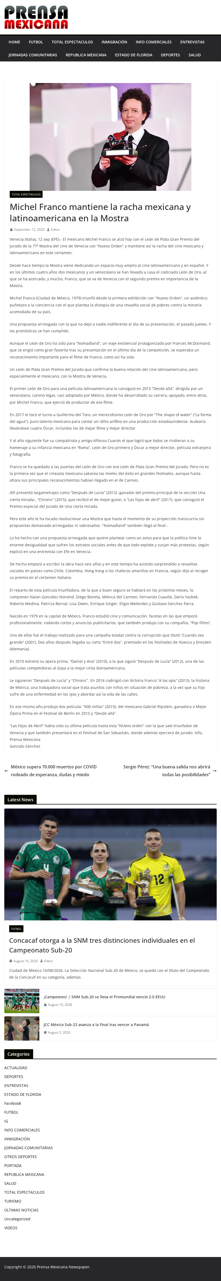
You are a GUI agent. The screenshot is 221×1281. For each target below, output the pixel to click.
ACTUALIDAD (15, 1067)
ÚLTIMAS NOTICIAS (21, 1210)
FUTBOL (36, 41)
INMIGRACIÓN (114, 41)
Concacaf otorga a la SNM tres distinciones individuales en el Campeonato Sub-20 (102, 945)
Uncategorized (17, 1218)
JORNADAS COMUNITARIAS (33, 54)
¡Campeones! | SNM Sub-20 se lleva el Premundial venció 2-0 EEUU (104, 996)
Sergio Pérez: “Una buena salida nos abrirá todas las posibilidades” (166, 771)
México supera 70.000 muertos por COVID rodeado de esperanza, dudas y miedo (54, 771)
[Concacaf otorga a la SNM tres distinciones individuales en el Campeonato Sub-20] (110, 864)
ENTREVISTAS (192, 41)
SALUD (195, 54)
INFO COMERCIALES (154, 41)
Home (14, 41)
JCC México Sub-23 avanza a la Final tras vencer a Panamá (96, 1024)
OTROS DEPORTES (20, 1156)
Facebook (12, 1103)
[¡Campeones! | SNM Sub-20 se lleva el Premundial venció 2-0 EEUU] (21, 1001)
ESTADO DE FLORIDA (133, 54)
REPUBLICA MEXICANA (86, 54)
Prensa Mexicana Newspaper (63, 1266)
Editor (55, 229)
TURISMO (12, 1201)
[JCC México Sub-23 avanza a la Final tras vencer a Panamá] (21, 1028)
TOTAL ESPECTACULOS (72, 41)
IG (6, 1121)
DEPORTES (170, 54)
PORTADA (13, 1165)
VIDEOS (11, 1227)
